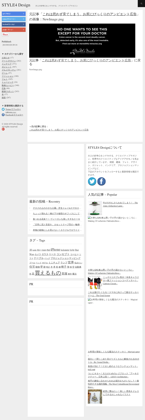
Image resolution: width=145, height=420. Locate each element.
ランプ (63, 262)
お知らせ (6, 57)
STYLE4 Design (16, 5)
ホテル (45, 262)
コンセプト (63, 254)
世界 (71, 262)
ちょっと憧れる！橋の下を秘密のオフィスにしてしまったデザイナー (57, 213)
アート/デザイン (9, 60)
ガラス (45, 254)
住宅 (32, 267)
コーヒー (74, 254)
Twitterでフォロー (13, 109)
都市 (70, 273)
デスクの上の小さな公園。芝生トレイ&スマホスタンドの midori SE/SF (57, 207)
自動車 (78, 266)
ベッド (39, 262)
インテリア (6, 63)
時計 (48, 267)
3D (30, 249)
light (72, 249)
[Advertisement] (55, 95)
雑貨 (4, 97)
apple (35, 250)
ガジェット (6, 66)
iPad (48, 249)
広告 (4, 88)
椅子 (63, 266)
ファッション (7, 76)
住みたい (78, 262)
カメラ (38, 254)
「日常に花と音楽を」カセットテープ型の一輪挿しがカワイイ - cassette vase (57, 224)
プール (32, 262)
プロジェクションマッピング (65, 258)
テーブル (39, 258)
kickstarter (65, 249)
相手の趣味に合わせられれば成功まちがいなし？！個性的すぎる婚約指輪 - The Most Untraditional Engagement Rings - (113, 383)
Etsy (39, 249)
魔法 (74, 273)
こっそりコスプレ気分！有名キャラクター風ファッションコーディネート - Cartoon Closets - (121, 280)
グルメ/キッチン (9, 69)
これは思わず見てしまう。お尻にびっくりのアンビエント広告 (90, 14)
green (43, 249)
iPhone (55, 249)
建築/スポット (8, 91)
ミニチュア (54, 262)
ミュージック (7, 82)
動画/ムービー (8, 85)
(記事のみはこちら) (10, 112)
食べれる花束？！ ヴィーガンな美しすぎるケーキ (56, 218)
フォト (5, 79)
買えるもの (48, 272)
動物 (38, 267)
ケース (52, 254)
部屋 (64, 273)
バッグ (47, 258)
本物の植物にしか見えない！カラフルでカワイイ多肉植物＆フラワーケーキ (57, 229)
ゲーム (5, 73)
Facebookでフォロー (14, 114)
